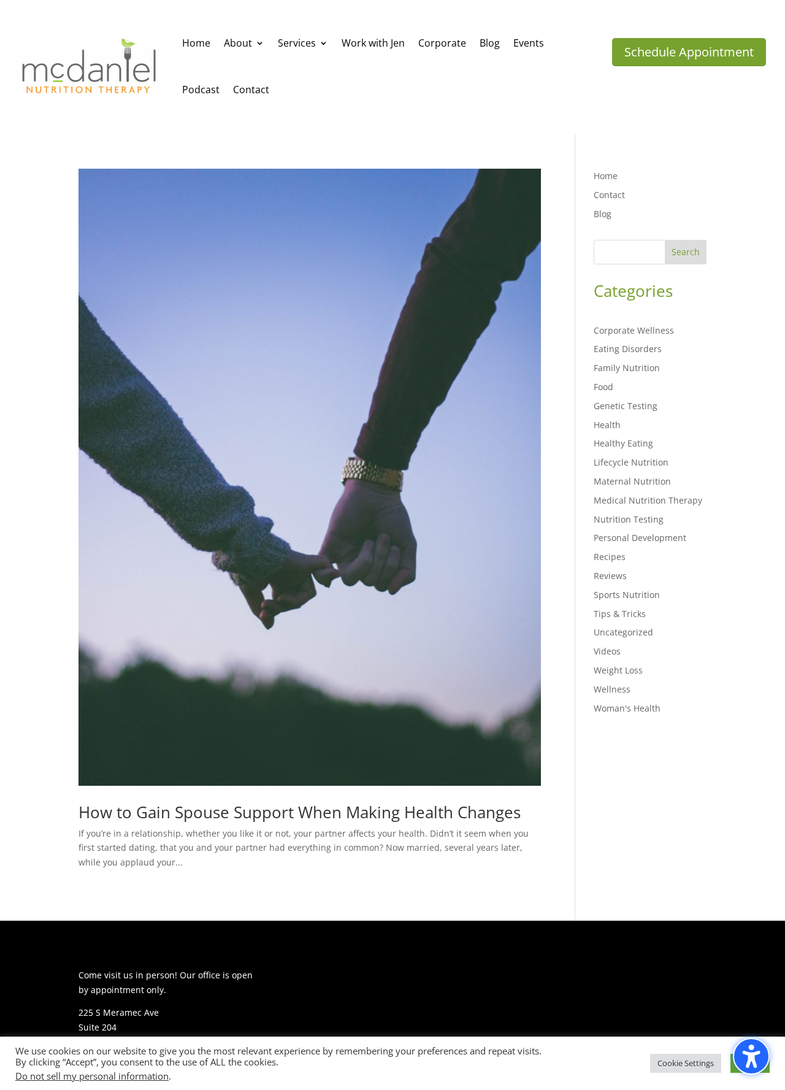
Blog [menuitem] (490, 43)
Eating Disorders (628, 349)
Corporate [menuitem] (442, 43)
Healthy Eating (623, 443)
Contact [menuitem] (251, 89)
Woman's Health (627, 708)
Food (603, 387)
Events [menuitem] (528, 43)
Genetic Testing (625, 406)
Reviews (610, 575)
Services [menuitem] (297, 43)
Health (607, 425)
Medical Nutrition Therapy (648, 500)
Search (686, 252)
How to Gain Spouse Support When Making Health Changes (299, 812)
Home (606, 176)
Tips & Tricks (620, 614)
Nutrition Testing (629, 519)
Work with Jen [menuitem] (373, 43)
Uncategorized (623, 632)
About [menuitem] (238, 43)
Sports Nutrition (627, 595)
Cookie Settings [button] (685, 1063)
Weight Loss (618, 670)
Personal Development (640, 537)
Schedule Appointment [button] (689, 52)
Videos (607, 651)
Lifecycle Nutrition (631, 462)
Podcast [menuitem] (201, 89)
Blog (602, 214)
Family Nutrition (627, 368)
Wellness (612, 689)
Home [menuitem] (196, 43)
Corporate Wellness (634, 330)
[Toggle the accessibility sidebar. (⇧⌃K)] (751, 1056)
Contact (609, 195)
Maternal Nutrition (632, 481)
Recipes (610, 556)
